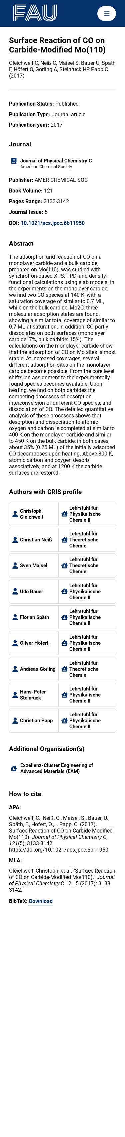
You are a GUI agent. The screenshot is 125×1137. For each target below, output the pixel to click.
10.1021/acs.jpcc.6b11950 (53, 223)
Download (41, 901)
